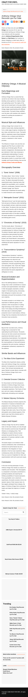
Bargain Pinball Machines (10, 669)
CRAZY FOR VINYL (10, 2)
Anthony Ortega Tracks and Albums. (12, 162)
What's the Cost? (7, 673)
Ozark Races (6, 671)
